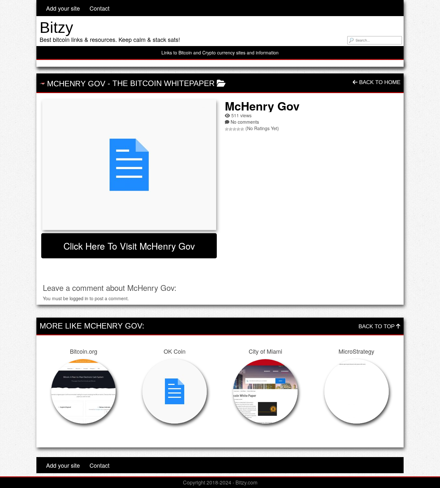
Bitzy (56, 27)
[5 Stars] (242, 129)
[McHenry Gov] (129, 165)
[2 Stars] (231, 129)
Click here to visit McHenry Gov (129, 245)
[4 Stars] (238, 129)
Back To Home (379, 82)
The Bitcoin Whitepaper (163, 83)
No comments (245, 122)
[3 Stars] (234, 129)
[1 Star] (227, 129)
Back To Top (377, 326)
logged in (79, 298)
